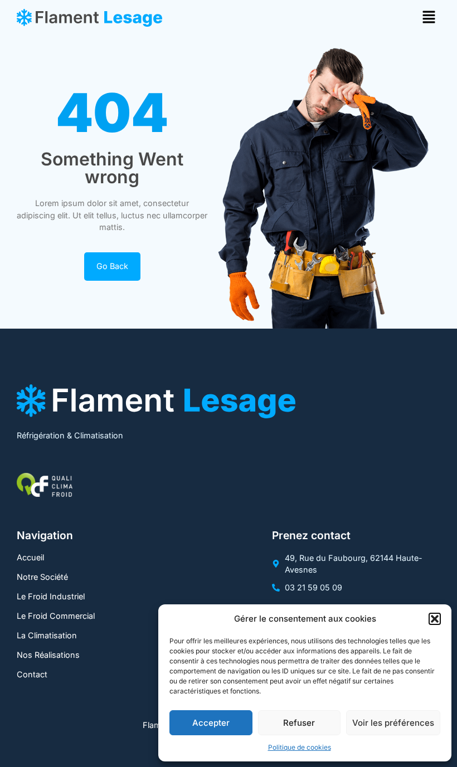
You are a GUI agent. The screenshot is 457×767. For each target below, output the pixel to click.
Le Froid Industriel (51, 596)
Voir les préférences (393, 722)
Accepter (211, 722)
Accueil (30, 557)
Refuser (299, 722)
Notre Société (42, 577)
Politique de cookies (299, 747)
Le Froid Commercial (56, 616)
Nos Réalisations (48, 654)
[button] (434, 618)
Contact (32, 674)
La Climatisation (47, 635)
